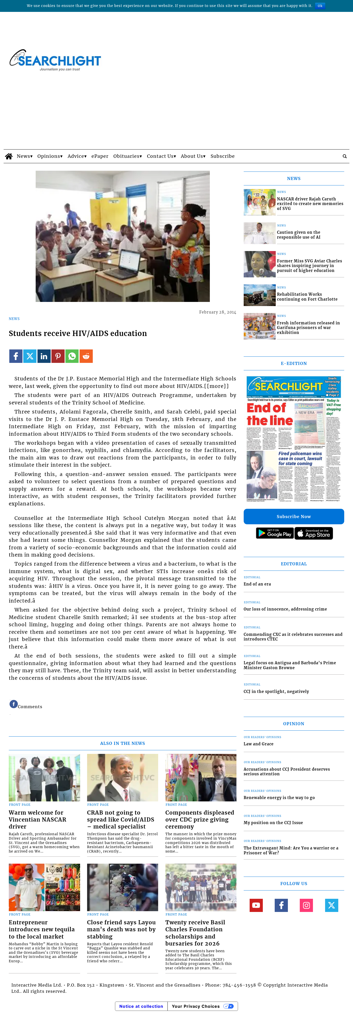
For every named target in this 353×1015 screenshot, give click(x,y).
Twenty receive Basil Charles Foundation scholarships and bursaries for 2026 (195, 933)
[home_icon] (9, 156)
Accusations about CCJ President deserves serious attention (287, 772)
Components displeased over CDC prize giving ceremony (199, 819)
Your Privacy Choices (196, 1006)
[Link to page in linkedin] (44, 356)
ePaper (100, 156)
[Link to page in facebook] (15, 356)
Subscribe (223, 156)
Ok (320, 6)
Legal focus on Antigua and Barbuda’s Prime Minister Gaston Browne (290, 665)
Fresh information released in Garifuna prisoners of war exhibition (308, 328)
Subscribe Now (294, 516)
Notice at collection (141, 1006)
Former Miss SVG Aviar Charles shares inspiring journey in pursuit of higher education (309, 266)
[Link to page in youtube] (256, 905)
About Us (192, 156)
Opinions (48, 156)
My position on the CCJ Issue (273, 823)
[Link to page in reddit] (86, 356)
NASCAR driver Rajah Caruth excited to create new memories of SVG (310, 204)
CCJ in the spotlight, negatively (276, 691)
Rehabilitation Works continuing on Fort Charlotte (307, 297)
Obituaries (126, 156)
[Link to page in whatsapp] (72, 356)
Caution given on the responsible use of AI (299, 235)
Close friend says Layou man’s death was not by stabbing (121, 929)
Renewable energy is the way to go (279, 797)
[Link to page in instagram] (306, 905)
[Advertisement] (176, 110)
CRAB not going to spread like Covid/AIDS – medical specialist (121, 819)
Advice (76, 156)
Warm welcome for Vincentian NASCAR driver (37, 819)
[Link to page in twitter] (29, 356)
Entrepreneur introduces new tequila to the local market (42, 929)
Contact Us (160, 156)
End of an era (257, 584)
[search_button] (344, 156)
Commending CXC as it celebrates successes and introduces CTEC (293, 637)
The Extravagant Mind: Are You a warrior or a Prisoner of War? (291, 850)
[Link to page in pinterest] (58, 356)
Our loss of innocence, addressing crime (285, 609)
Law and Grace (259, 744)
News (23, 156)
